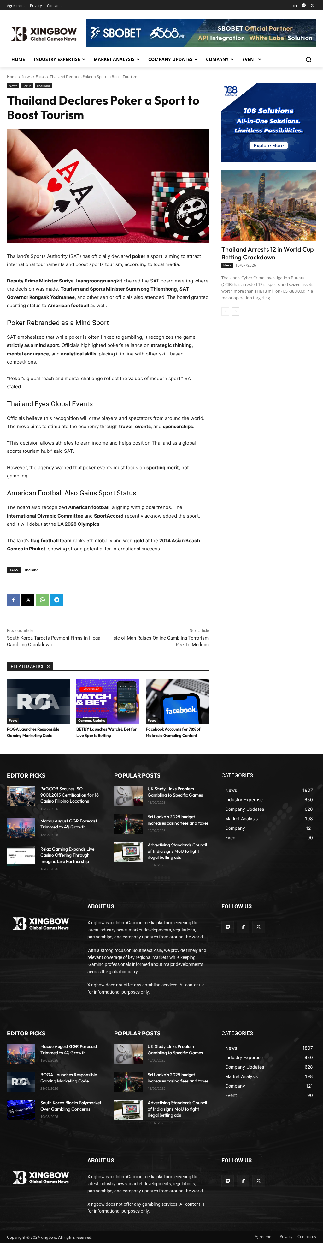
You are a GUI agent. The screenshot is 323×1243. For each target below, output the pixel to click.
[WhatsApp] (42, 600)
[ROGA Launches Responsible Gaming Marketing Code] (38, 701)
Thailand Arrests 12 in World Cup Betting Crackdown (267, 253)
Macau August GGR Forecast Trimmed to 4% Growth (68, 824)
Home (12, 76)
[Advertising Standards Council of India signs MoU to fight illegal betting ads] (128, 852)
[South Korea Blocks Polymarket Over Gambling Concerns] (21, 1110)
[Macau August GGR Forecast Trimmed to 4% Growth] (21, 828)
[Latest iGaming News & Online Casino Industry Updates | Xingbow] (44, 34)
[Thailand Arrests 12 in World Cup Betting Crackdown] (268, 205)
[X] (312, 5)
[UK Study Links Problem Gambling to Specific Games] (128, 796)
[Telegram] (303, 5)
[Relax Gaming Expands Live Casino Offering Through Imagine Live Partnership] (21, 856)
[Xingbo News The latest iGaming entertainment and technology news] (41, 923)
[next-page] (235, 311)
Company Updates (91, 721)
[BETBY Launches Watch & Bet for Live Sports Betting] (107, 701)
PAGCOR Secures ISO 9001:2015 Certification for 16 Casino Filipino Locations (69, 795)
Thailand (43, 85)
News (27, 76)
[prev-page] (225, 311)
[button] (308, 59)
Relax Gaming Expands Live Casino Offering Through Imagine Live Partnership (67, 855)
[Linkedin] (295, 5)
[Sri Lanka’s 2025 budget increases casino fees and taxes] (128, 824)
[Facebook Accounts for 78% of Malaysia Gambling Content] (177, 701)
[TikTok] (243, 927)
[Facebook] (13, 600)
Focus (41, 76)
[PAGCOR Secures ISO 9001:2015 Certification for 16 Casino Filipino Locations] (21, 796)
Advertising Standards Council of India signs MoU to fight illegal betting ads (177, 851)
